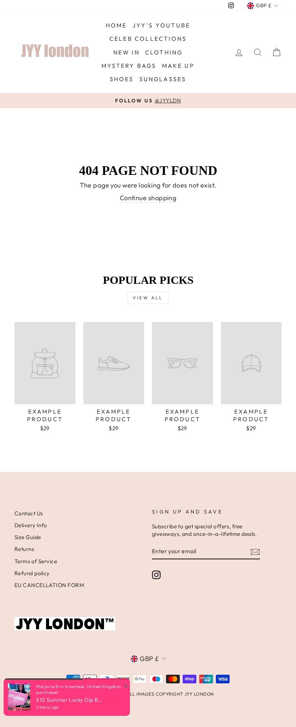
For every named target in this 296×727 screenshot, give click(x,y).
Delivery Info (30, 525)
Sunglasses (163, 79)
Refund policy (32, 573)
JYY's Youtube (161, 25)
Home (116, 25)
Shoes (122, 79)
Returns (24, 549)
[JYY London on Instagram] (156, 574)
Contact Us (28, 513)
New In (126, 52)
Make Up (178, 65)
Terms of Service (35, 561)
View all (148, 297)
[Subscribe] (255, 551)
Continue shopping (148, 198)
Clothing (164, 52)
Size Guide (27, 537)
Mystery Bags (128, 65)
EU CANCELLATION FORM (49, 585)
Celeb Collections (148, 38)
